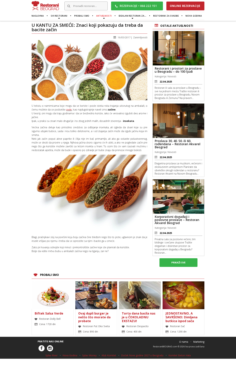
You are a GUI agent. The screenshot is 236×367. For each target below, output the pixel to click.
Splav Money (89, 355)
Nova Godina (70, 355)
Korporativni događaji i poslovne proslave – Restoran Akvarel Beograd (177, 220)
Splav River (51, 355)
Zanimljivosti (140, 37)
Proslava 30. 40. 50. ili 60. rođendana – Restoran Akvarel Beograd (177, 144)
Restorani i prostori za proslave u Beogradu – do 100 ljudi (178, 70)
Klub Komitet (109, 355)
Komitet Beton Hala (179, 355)
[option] (118, 309)
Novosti (171, 76)
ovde (69, 109)
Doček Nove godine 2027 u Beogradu (142, 355)
